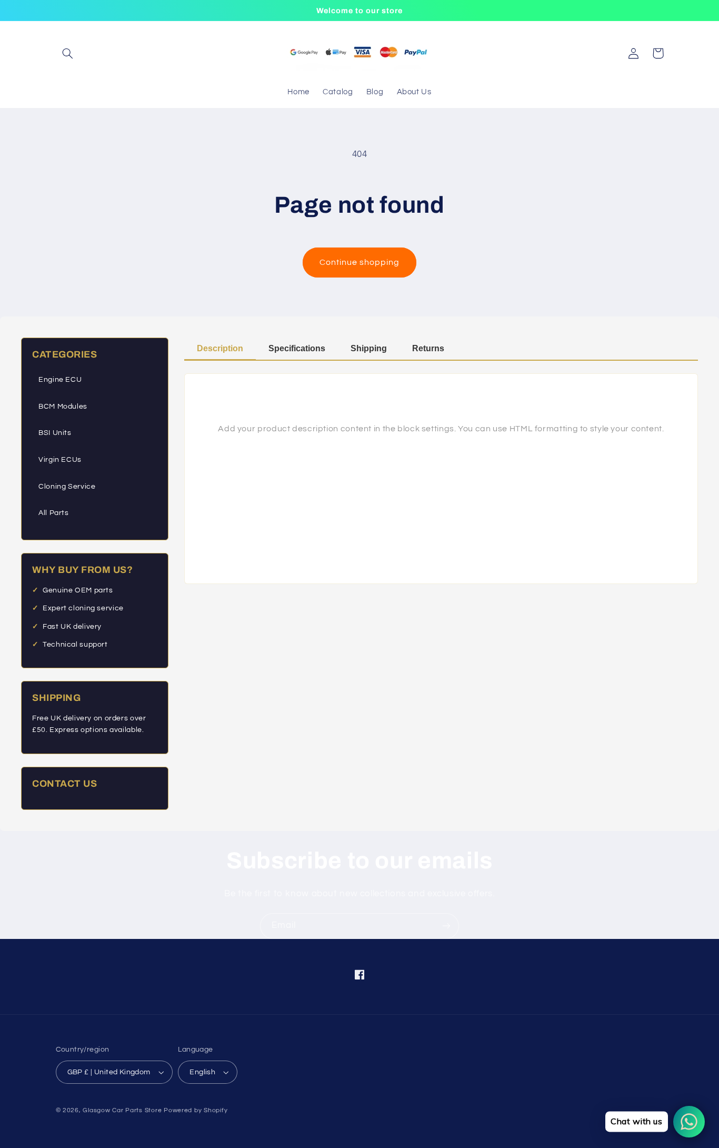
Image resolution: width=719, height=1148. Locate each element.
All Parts (53, 513)
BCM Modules (62, 406)
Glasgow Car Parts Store (123, 1110)
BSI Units (55, 433)
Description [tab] (220, 348)
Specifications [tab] (296, 348)
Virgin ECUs (60, 459)
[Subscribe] (446, 926)
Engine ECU (60, 379)
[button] (68, 53)
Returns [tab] (428, 348)
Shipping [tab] (369, 348)
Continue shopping (359, 262)
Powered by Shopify (195, 1110)
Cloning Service (66, 486)
